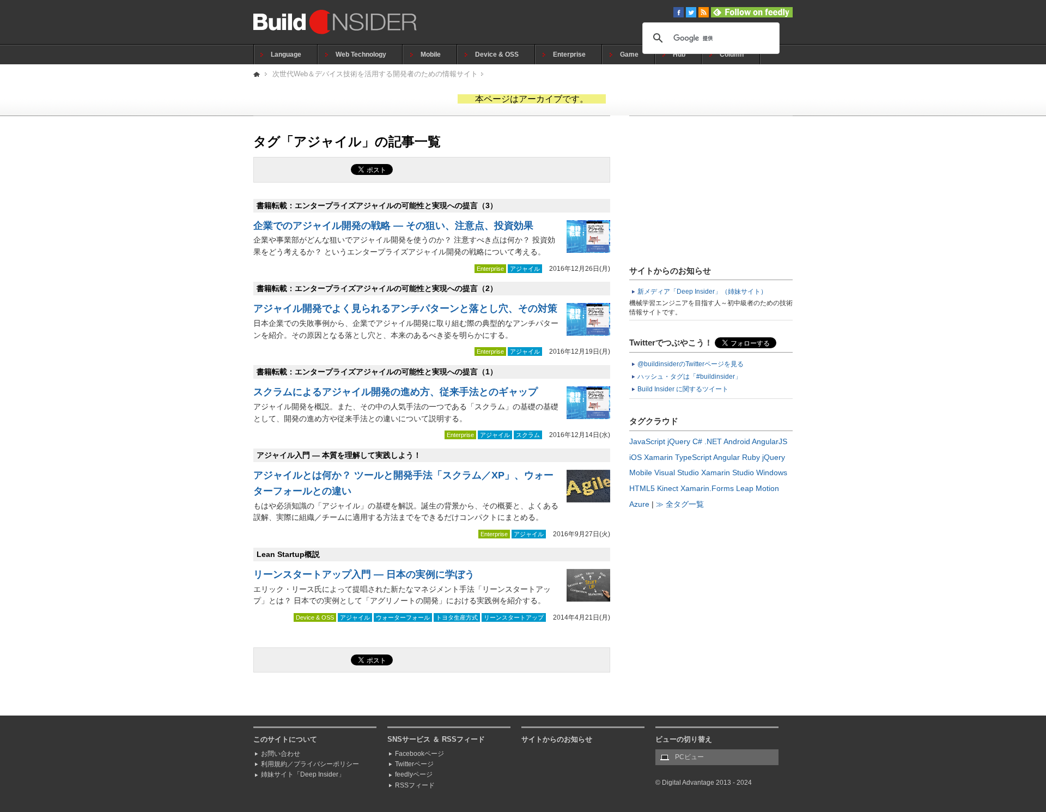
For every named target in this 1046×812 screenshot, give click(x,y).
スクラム (528, 435)
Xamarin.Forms (707, 488)
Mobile (431, 54)
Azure (639, 504)
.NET (713, 441)
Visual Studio (676, 472)
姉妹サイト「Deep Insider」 (303, 774)
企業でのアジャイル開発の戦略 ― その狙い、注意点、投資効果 (393, 225)
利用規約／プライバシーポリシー (310, 764)
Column (732, 54)
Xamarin (658, 457)
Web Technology (361, 54)
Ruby (751, 457)
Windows (771, 472)
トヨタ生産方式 (457, 617)
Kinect (667, 488)
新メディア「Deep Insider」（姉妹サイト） (702, 291)
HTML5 (642, 488)
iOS (635, 457)
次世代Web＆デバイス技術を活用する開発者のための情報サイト (375, 74)
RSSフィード (415, 785)
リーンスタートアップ (514, 617)
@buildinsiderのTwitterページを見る (690, 364)
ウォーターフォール (403, 617)
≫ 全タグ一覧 (680, 504)
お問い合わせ (280, 753)
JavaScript (647, 441)
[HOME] (257, 74)
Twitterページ (414, 764)
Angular (726, 457)
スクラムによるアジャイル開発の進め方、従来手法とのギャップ (395, 391)
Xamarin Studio (727, 472)
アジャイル (525, 268)
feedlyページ (414, 774)
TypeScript (693, 457)
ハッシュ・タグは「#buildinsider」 (689, 376)
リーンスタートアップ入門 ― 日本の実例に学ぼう (364, 574)
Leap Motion (757, 488)
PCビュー (689, 757)
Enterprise (569, 54)
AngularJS (769, 441)
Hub (679, 54)
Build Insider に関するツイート (682, 389)
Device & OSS (497, 54)
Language (286, 54)
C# (697, 441)
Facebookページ (419, 753)
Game (629, 54)
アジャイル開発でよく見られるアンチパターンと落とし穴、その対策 (405, 308)
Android (736, 441)
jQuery (678, 441)
